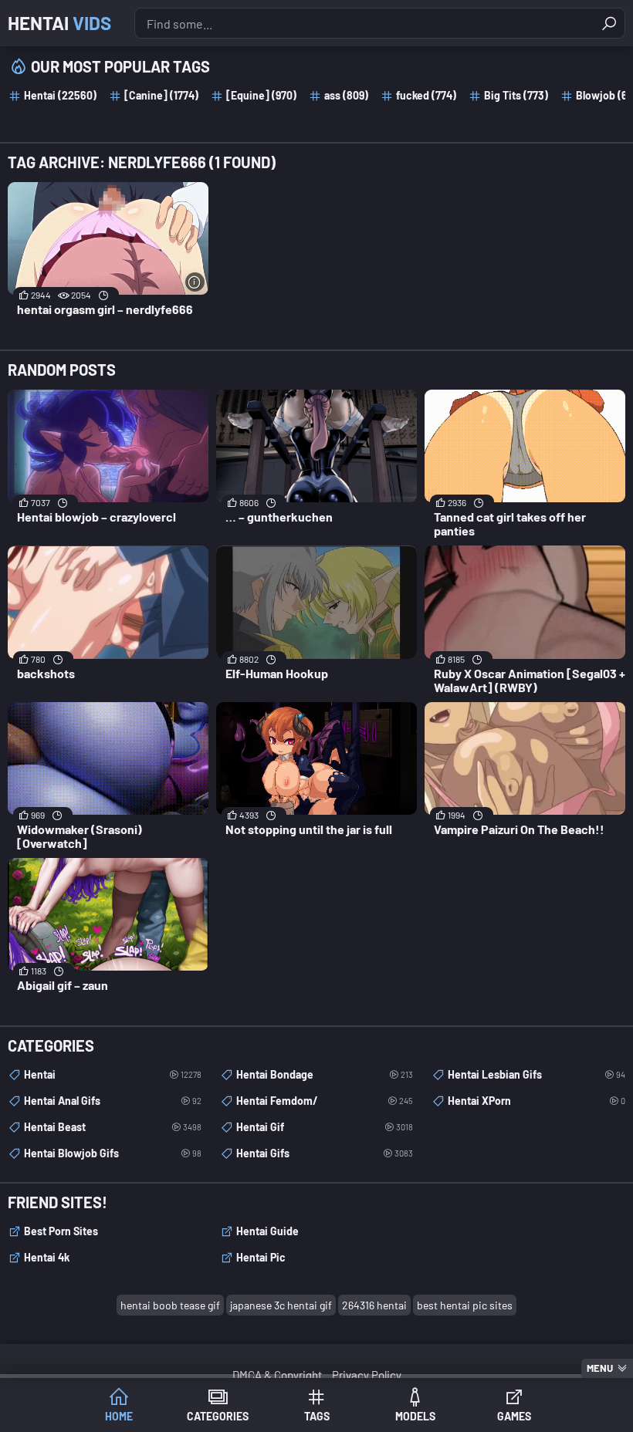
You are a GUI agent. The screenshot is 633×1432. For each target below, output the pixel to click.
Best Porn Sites (61, 1231)
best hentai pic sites (465, 1305)
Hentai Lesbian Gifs (536, 1074)
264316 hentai (374, 1305)
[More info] (195, 282)
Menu (600, 1368)
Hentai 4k (46, 1257)
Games (514, 1416)
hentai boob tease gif (170, 1305)
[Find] (609, 23)
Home (119, 1416)
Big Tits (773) (516, 95)
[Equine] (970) (261, 95)
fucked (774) (426, 95)
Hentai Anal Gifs (112, 1100)
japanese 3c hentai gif (281, 1305)
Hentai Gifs (325, 1153)
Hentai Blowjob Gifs (112, 1153)
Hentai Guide (267, 1231)
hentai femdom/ (325, 1100)
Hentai (59, 23)
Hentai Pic (261, 1257)
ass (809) (346, 95)
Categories (218, 1416)
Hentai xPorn (536, 1100)
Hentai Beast (112, 1126)
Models (415, 1416)
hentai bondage (325, 1074)
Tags (317, 1416)
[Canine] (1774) (161, 95)
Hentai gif (325, 1126)
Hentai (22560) (60, 95)
